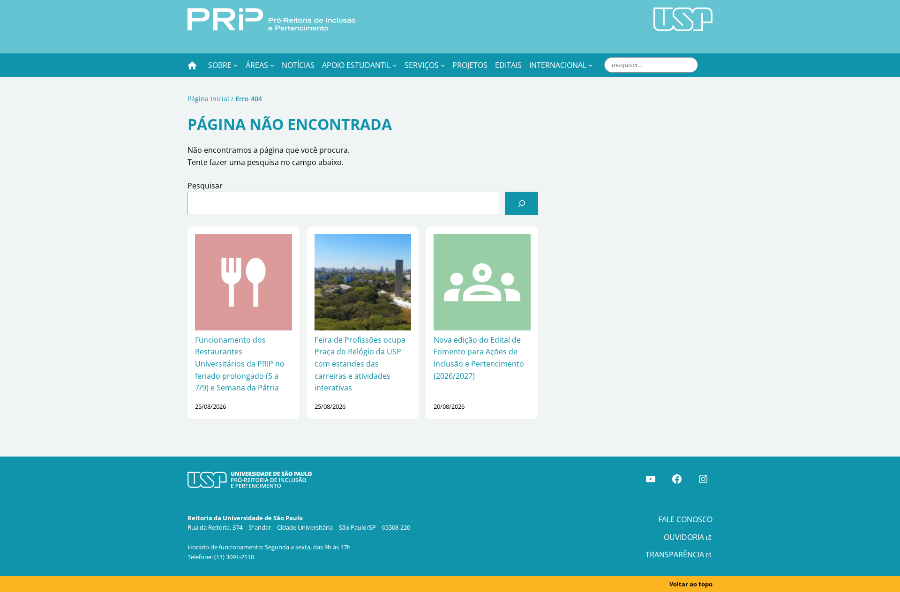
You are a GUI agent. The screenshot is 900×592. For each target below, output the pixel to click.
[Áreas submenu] (272, 65)
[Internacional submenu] (590, 65)
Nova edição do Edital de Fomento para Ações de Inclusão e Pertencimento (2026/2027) (479, 358)
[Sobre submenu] (235, 65)
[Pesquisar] (521, 203)
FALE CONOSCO (685, 519)
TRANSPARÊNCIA (674, 554)
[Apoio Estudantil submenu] (394, 65)
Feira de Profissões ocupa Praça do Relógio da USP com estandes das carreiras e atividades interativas (360, 364)
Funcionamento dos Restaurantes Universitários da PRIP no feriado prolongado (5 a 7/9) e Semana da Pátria (240, 364)
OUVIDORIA (684, 537)
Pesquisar (205, 185)
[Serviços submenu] (443, 65)
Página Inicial (208, 98)
